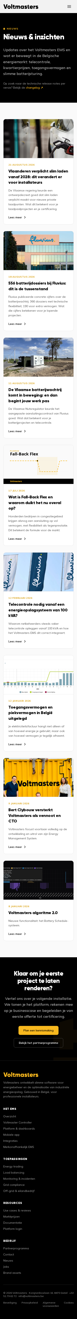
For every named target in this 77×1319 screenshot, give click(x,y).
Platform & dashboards (19, 1128)
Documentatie (12, 1222)
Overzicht (9, 1116)
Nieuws (8, 1260)
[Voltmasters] (20, 6)
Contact (8, 1254)
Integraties (10, 1141)
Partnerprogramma (16, 1248)
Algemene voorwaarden (51, 1304)
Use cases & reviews (17, 1210)
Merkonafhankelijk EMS (18, 1147)
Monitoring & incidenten (19, 1179)
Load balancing (13, 1172)
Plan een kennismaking (38, 1030)
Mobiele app (11, 1135)
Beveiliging (10, 1302)
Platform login (12, 1229)
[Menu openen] (69, 6)
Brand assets (12, 1273)
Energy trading (13, 1166)
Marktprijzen (11, 1216)
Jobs (6, 1266)
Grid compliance (14, 1185)
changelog (34, 87)
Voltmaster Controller (17, 1122)
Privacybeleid (30, 1302)
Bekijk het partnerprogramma (38, 1043)
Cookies (69, 1302)
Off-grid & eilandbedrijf (18, 1191)
